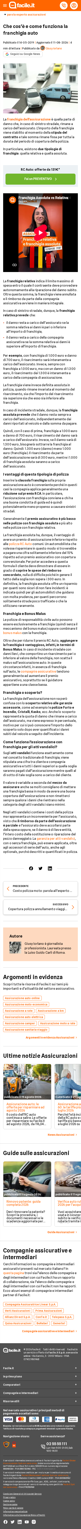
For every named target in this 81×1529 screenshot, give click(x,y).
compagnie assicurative (38, 671)
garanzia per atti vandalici (56, 838)
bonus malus (12, 633)
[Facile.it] (22, 7)
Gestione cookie (10, 1504)
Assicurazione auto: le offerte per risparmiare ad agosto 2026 (25, 1107)
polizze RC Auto (20, 544)
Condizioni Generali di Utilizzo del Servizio (22, 1494)
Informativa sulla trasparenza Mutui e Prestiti (24, 1515)
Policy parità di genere (13, 1508)
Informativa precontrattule (15, 1511)
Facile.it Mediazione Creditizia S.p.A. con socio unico (45, 1475)
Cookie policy (9, 1501)
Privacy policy (9, 1497)
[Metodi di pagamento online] (40, 1419)
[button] (5, 5)
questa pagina (13, 1273)
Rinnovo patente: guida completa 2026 (23, 1203)
